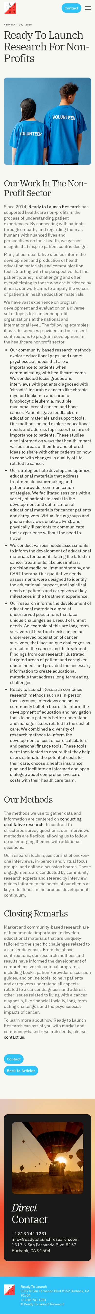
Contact (30, 1213)
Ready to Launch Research (54, 206)
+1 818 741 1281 (29, 1233)
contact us (14, 1037)
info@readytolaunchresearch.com (45, 1239)
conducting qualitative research (43, 821)
